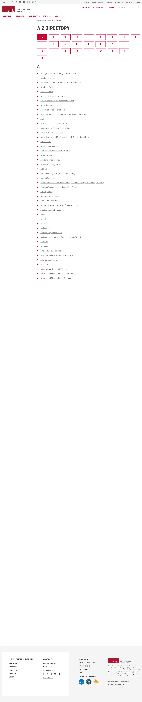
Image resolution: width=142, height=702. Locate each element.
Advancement (46, 155)
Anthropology (46, 191)
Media (138, 2)
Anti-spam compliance (50, 196)
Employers (119, 2)
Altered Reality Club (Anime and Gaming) (57, 173)
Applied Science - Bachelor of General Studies (59, 205)
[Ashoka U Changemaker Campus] (96, 682)
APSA (42, 214)
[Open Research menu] (52, 16)
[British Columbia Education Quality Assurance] (89, 682)
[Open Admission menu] (13, 16)
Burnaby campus (49, 663)
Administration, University (51, 132)
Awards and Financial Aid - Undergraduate (58, 273)
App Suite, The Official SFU (51, 201)
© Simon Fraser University (116, 684)
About (57, 16)
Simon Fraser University (45, 20)
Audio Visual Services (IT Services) (54, 269)
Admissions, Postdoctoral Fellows (55, 151)
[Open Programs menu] (26, 16)
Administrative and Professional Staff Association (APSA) (64, 137)
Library (81, 673)
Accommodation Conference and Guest (57, 101)
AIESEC (43, 169)
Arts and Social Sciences (50, 251)
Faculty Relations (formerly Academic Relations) (61, 82)
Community (33, 16)
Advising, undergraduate (50, 160)
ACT (42, 119)
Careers (129, 2)
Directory (58, 20)
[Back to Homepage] (16, 9)
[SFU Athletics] (81, 682)
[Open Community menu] (40, 16)
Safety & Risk (83, 659)
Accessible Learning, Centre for (53, 96)
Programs (20, 16)
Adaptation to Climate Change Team (55, 128)
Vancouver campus (50, 670)
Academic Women (48, 87)
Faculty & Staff (97, 2)
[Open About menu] (62, 16)
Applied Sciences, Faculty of (52, 210)
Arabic (43, 223)
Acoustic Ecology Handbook (52, 110)
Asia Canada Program (49, 260)
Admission (7, 16)
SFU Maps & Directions (87, 663)
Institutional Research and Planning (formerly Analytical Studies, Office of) (72, 182)
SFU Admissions (84, 666)
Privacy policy (125, 682)
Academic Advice (47, 78)
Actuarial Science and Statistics (53, 123)
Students (85, 2)
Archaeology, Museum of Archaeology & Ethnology (62, 237)
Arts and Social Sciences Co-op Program (57, 255)
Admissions (45, 141)
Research (47, 16)
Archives (44, 242)
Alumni (109, 2)
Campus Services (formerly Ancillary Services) (60, 187)
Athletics (44, 264)
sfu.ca (4, 2)
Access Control (46, 91)
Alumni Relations (47, 178)
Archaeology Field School (51, 232)
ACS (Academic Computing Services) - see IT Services (63, 114)
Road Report (83, 669)
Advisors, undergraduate (50, 164)
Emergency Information (87, 676)
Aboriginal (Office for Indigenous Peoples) (58, 73)
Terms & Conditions (113, 682)
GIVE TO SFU (31, 2)
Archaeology (45, 228)
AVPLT (43, 219)
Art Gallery (44, 246)
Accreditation (46, 105)
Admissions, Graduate (49, 146)
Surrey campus (48, 667)
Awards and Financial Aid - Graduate (55, 278)
